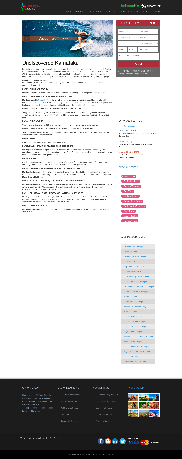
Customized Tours (133, 201)
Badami (88, 149)
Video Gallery (136, 387)
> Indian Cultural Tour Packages (135, 291)
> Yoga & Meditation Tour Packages (137, 351)
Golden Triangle (132, 186)
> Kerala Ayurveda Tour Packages (136, 251)
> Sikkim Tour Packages (132, 296)
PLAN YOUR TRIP (95, 11)
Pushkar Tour (130, 220)
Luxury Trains (130, 215)
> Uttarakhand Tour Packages (134, 256)
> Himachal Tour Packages (133, 247)
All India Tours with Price (70, 394)
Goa (68, 69)
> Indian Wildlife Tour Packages (135, 281)
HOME (68, 11)
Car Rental (55, 438)
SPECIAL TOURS (142, 11)
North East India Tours (69, 401)
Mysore (41, 100)
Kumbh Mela (65, 414)
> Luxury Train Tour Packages (134, 321)
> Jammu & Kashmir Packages (135, 326)
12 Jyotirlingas (131, 196)
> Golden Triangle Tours (132, 271)
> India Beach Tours (130, 356)
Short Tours (129, 176)
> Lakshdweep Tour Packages (134, 361)
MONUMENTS (111, 11)
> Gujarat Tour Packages (132, 331)
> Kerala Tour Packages (132, 311)
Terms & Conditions (30, 438)
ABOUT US (79, 11)
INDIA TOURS (126, 11)
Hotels (45, 438)
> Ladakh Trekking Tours (132, 316)
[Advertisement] (138, 96)
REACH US (157, 11)
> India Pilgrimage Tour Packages (136, 276)
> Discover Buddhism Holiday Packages (138, 286)
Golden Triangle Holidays (106, 401)
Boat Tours (129, 211)
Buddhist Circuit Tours (69, 408)
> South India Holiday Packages (135, 262)
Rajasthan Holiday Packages (107, 394)
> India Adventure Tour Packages (136, 346)
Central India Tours (68, 421)
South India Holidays (104, 408)
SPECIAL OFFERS (128, 167)
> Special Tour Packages (132, 341)
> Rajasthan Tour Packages (133, 266)
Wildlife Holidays (102, 421)
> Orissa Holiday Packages (133, 301)
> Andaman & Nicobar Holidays (135, 306)
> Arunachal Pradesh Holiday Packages (138, 336)
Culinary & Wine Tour (134, 206)
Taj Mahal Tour (131, 181)
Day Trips (128, 191)
